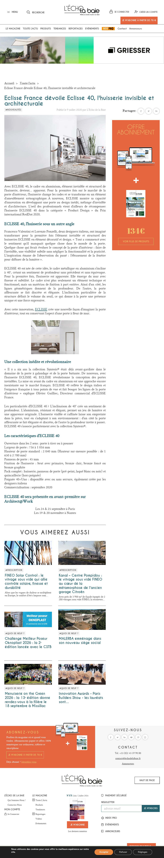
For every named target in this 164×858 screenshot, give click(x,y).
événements (111, 824)
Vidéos (39, 819)
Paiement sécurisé (115, 795)
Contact (122, 28)
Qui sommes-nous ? (17, 800)
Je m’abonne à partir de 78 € (25, 754)
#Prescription (13, 570)
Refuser (123, 852)
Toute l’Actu (41, 800)
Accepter (103, 852)
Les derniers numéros (77, 831)
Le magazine (13, 28)
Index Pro (108, 28)
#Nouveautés (13, 110)
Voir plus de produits (136, 241)
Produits (45, 28)
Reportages (76, 28)
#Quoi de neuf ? (15, 633)
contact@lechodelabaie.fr (128, 758)
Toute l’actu (30, 28)
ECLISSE (41, 309)
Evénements (92, 28)
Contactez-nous (15, 805)
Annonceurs (135, 28)
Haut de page (147, 780)
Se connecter (13, 814)
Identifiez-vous (29, 762)
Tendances (59, 28)
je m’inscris (151, 808)
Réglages (142, 852)
